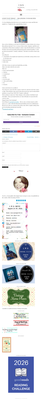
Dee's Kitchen (7, 134)
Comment (4, 143)
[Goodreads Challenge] (21, 375)
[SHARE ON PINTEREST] (21, 131)
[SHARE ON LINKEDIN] (28, 131)
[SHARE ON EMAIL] (36, 131)
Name (3, 152)
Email (3, 156)
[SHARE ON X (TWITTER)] (6, 131)
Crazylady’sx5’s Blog (14, 102)
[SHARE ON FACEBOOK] (13, 131)
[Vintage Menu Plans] (18, 306)
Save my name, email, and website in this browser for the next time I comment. (15, 165)
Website (3, 160)
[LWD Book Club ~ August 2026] (18, 261)
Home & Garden (15, 134)
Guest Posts (11, 134)
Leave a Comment (16, 19)
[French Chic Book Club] (18, 284)
